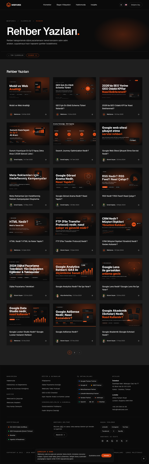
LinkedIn (105, 427)
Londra (115, 395)
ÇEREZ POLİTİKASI (134, 452)
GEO (61, 427)
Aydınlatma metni (94, 455)
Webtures (11, 21)
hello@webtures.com (120, 409)
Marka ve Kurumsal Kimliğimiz (18, 389)
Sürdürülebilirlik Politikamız (51, 406)
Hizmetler (47, 5)
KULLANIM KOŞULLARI (114, 452)
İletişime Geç (135, 5)
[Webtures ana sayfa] (14, 5)
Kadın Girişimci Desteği (50, 410)
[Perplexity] (117, 441)
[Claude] (107, 441)
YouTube (125, 427)
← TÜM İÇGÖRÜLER (16, 55)
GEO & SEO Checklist (50, 393)
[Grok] (126, 441)
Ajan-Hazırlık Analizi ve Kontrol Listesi (56, 397)
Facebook (105, 431)
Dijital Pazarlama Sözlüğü (51, 385)
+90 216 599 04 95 (119, 407)
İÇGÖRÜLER (26, 21)
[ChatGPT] (102, 441)
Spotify (120, 431)
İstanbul (115, 381)
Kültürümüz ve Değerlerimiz (17, 385)
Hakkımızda (11, 381)
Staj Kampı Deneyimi (14, 406)
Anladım (106, 455)
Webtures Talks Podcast (51, 389)
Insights (94, 5)
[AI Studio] (112, 441)
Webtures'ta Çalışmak (15, 398)
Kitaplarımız (46, 381)
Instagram (115, 427)
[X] (122, 441)
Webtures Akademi (13, 402)
